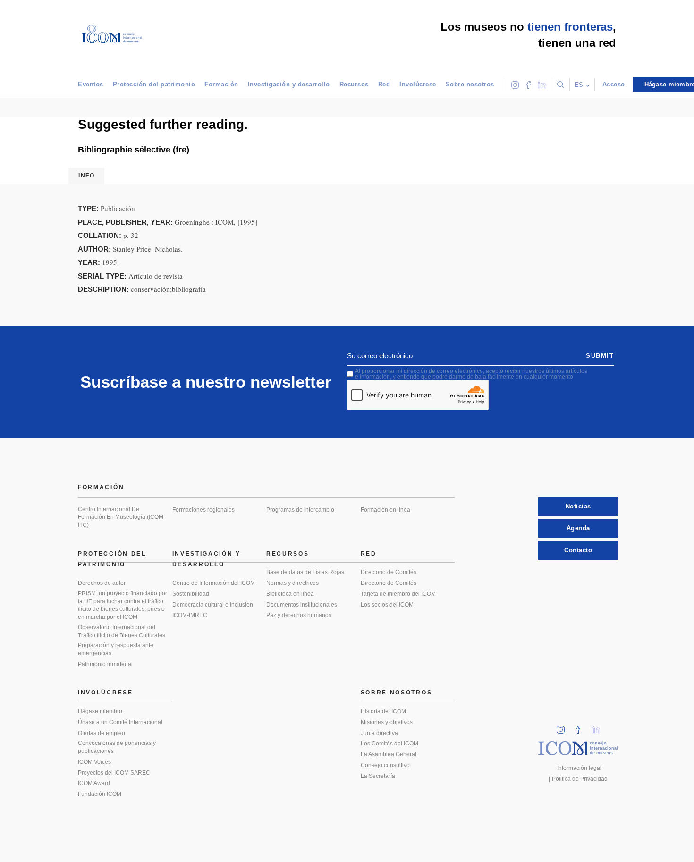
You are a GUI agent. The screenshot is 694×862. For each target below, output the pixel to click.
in (563, 727)
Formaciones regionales (203, 510)
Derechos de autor (102, 583)
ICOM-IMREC (189, 615)
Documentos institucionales (301, 604)
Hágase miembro (100, 711)
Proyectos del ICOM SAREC (114, 772)
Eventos (90, 84)
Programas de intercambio (300, 510)
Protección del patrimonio (154, 84)
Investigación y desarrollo (289, 84)
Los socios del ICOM (387, 604)
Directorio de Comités (388, 572)
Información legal (579, 768)
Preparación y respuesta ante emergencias (115, 649)
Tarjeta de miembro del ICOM (398, 594)
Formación (221, 84)
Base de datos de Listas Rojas (305, 572)
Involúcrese (417, 84)
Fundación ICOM (99, 794)
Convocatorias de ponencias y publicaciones (117, 747)
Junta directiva (379, 733)
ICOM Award (94, 783)
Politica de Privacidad (580, 779)
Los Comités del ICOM (389, 743)
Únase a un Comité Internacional (120, 722)
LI (599, 727)
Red (384, 84)
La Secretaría (378, 776)
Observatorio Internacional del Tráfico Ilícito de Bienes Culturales (121, 631)
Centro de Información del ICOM (213, 583)
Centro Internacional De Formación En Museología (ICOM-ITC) (121, 517)
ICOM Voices (94, 762)
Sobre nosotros (470, 84)
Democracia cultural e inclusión (212, 604)
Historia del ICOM (383, 711)
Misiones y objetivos (387, 722)
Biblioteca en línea (290, 594)
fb (581, 727)
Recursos (354, 84)
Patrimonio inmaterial (105, 664)
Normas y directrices (292, 583)
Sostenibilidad (190, 594)
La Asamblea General (388, 754)
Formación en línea (385, 510)
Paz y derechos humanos (298, 615)
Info (86, 175)
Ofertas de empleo (101, 733)
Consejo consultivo (385, 765)
